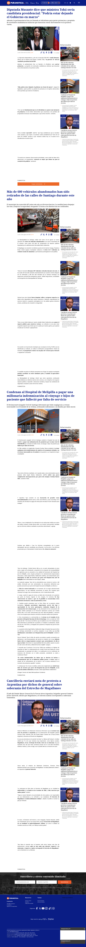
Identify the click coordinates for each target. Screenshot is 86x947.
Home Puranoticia (40, 900)
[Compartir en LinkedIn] (51, 52)
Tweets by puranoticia (67, 897)
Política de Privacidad (29, 903)
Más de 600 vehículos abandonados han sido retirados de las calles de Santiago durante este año (68, 65)
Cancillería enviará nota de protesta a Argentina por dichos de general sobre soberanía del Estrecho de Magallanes (69, 133)
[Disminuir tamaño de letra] (67, 3)
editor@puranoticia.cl (11, 903)
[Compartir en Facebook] (46, 52)
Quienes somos (28, 900)
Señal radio (54, 2)
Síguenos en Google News (12, 906)
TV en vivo (45, 2)
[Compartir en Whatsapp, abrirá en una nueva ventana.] (49, 52)
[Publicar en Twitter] (44, 53)
